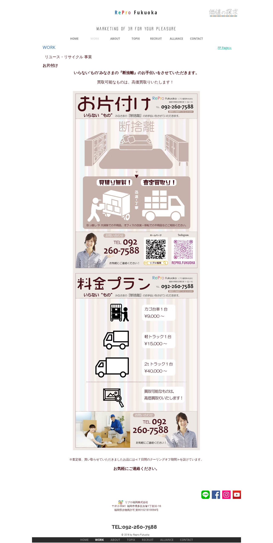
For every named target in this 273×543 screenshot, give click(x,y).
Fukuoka (136, 12)
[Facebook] (216, 495)
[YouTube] (237, 495)
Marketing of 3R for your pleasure (137, 28)
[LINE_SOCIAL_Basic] (205, 495)
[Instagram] (226, 495)
